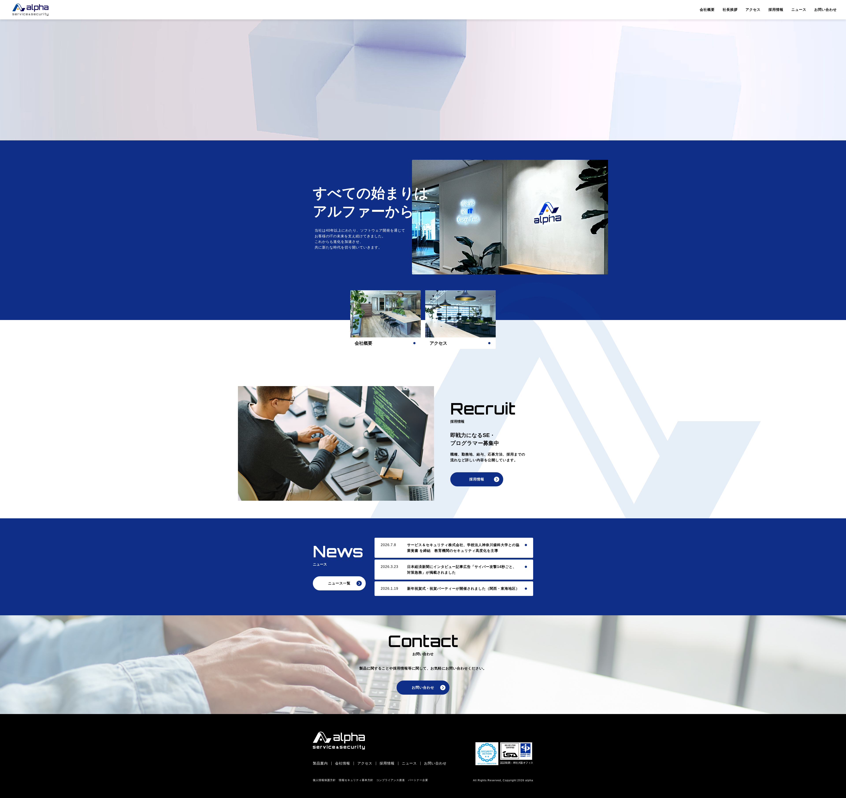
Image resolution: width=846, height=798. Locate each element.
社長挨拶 (730, 9)
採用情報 (775, 9)
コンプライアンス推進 (390, 780)
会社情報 (342, 763)
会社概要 (707, 9)
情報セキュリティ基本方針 (356, 780)
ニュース (798, 9)
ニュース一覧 (339, 583)
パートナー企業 (418, 780)
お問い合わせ (825, 9)
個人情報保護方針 (324, 780)
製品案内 (320, 763)
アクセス (753, 9)
